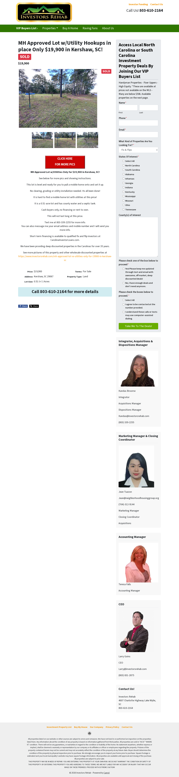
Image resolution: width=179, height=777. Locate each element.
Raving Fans (90, 28)
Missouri (129, 200)
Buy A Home (70, 28)
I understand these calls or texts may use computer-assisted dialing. (141, 315)
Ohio (127, 205)
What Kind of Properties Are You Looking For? (135, 143)
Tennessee (130, 209)
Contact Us (127, 727)
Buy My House (80, 727)
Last (141, 112)
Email (122, 130)
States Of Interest (129, 156)
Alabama (129, 174)
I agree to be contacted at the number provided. (140, 306)
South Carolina (132, 169)
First (121, 112)
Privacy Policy (112, 727)
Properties (49, 28)
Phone (123, 118)
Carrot (107, 772)
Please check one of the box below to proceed (138, 262)
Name (122, 103)
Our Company (96, 727)
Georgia (129, 183)
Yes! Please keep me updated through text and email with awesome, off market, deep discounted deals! (139, 273)
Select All (130, 161)
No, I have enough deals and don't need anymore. (139, 284)
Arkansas (129, 178)
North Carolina (132, 165)
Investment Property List (59, 727)
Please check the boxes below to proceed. (136, 294)
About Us (108, 28)
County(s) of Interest (130, 215)
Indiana (129, 187)
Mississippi (130, 196)
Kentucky (130, 192)
